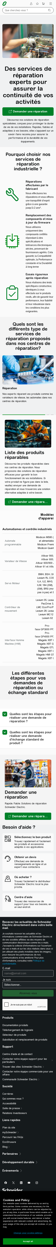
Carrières (7, 1093)
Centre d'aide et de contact (17, 1054)
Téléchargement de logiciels (17, 1030)
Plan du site (8, 1127)
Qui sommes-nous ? (13, 1098)
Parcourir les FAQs (12, 1137)
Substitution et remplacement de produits (24, 1039)
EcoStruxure (9, 1142)
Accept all (28, 1241)
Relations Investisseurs (14, 1113)
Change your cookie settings (28, 1233)
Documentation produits (15, 1025)
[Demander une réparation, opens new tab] (28, 111)
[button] (28, 501)
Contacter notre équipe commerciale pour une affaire (27, 1073)
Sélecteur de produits (14, 1034)
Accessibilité (9, 1103)
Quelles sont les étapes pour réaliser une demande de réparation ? (31, 717)
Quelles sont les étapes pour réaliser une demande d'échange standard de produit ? (31, 737)
